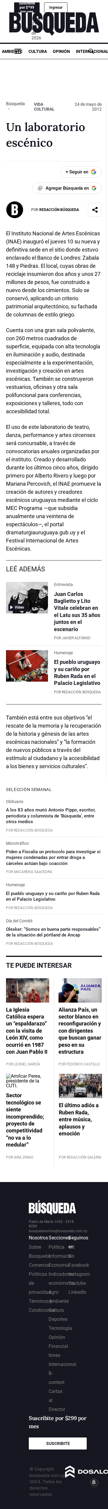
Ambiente (12, 51)
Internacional (62, 1364)
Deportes (58, 1319)
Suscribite (58, 1443)
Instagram (79, 1274)
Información (61, 1256)
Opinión (61, 51)
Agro (53, 1292)
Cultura (37, 51)
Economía (59, 1265)
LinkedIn (77, 1292)
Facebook (78, 1265)
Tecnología (60, 1328)
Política (56, 1247)
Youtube (77, 1283)
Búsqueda (15, 103)
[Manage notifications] (94, 1482)
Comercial (39, 1265)
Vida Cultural (44, 106)
